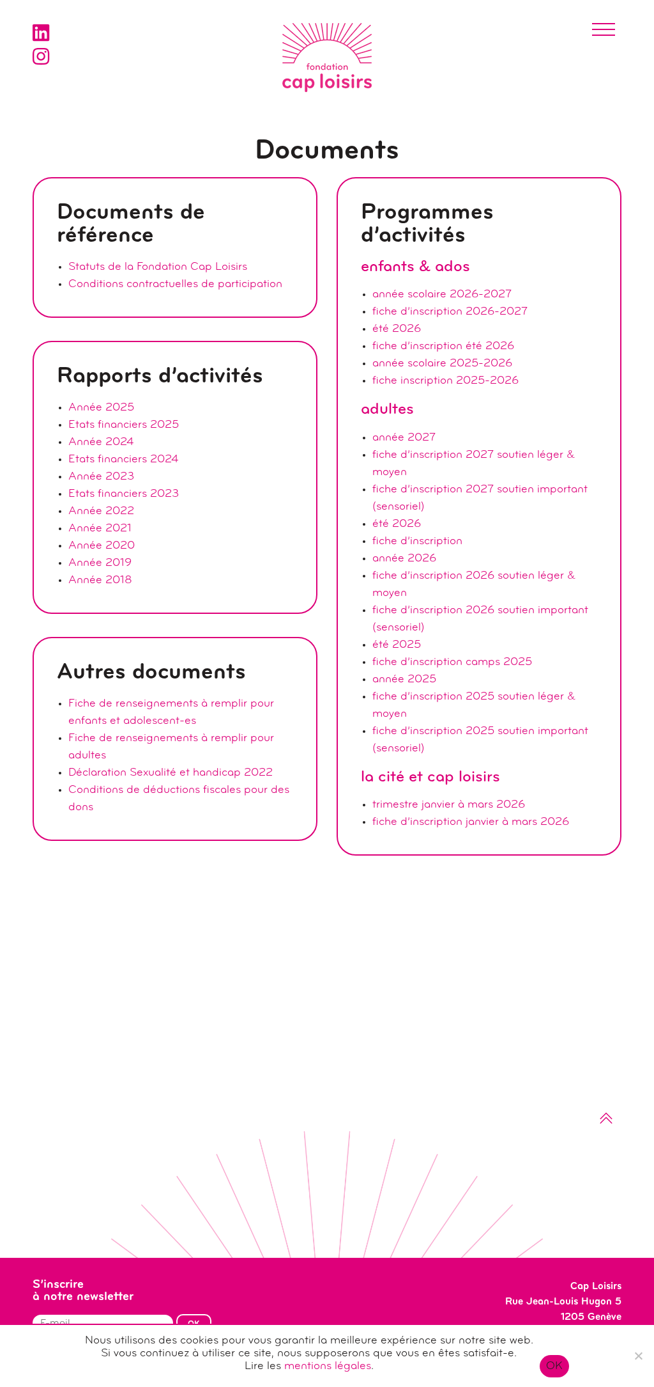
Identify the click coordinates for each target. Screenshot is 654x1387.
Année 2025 (101, 408)
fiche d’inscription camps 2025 (452, 662)
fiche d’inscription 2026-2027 (450, 312)
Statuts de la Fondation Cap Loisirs (157, 267)
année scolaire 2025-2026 (442, 364)
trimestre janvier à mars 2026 (448, 805)
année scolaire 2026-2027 (442, 295)
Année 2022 (101, 511)
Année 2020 (101, 546)
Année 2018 (100, 580)
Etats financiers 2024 (123, 460)
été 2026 (396, 329)
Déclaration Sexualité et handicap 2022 (170, 773)
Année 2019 (100, 563)
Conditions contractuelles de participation (175, 284)
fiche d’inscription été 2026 (443, 346)
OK (554, 1366)
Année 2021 (100, 529)
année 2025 (404, 680)
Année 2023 (101, 477)
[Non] (638, 1355)
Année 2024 (100, 442)
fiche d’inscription (417, 541)
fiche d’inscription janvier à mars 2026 (470, 822)
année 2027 (404, 438)
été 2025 (396, 645)
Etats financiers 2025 (123, 425)
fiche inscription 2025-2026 (445, 381)
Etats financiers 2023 (123, 494)
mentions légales (327, 1366)
